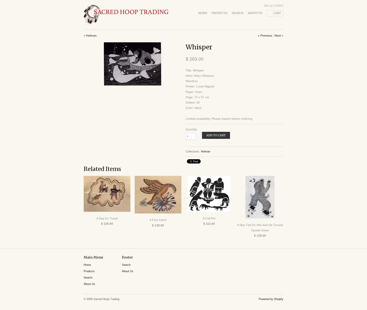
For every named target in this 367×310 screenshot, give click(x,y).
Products (219, 13)
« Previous (265, 35)
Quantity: (192, 129)
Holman (205, 151)
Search (237, 13)
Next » (279, 35)
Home (202, 13)
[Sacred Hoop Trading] (126, 14)
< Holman (90, 35)
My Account (273, 6)
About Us (255, 13)
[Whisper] (132, 63)
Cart (277, 13)
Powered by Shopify (271, 299)
